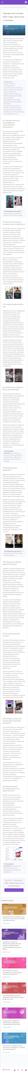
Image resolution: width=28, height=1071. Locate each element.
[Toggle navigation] (2, 2)
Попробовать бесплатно (14, 890)
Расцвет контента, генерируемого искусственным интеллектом (13, 86)
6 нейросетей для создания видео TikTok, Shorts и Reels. (13, 213)
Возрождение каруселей (12, 100)
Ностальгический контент (12, 106)
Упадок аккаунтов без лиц (12, 94)
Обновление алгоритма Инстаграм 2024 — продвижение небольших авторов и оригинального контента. (13, 457)
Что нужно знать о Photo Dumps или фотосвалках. (13, 553)
